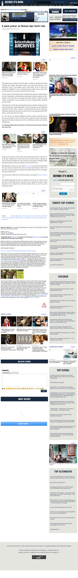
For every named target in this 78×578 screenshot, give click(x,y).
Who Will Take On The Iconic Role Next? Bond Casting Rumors (9, 146)
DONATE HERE (55, 11)
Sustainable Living (43, 5)
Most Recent (70, 5)
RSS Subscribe (61, 546)
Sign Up (75, 2)
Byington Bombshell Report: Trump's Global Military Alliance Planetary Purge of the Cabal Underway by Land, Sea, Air (62, 215)
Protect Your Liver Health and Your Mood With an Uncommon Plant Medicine (62, 512)
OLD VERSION (70, 11)
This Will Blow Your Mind (57, 382)
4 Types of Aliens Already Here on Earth (61, 507)
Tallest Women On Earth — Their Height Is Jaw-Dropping (8, 331)
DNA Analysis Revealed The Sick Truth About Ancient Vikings (9, 205)
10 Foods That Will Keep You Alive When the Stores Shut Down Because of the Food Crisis (62, 477)
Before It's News (14, 2)
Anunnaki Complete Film (57, 264)
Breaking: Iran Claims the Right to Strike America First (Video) (61, 415)
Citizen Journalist (38, 237)
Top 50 (64, 5)
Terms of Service (39, 546)
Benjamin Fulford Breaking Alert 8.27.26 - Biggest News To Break (61, 221)
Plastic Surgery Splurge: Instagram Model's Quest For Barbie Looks (40, 205)
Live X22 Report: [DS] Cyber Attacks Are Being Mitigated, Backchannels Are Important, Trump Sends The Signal (62, 283)
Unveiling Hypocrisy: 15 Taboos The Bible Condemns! (39, 146)
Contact (27, 546)
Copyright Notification (51, 546)
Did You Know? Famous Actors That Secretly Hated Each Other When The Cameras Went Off (62, 95)
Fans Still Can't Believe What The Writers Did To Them (24, 205)
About (8, 546)
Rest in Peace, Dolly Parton (57, 482)
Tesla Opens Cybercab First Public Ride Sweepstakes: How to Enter (61, 524)
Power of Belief (33, 5)
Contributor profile (15, 19)
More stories (23, 19)
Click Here (15, 237)
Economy (13, 5)
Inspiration (51, 5)
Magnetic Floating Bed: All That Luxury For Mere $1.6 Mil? (70, 362)
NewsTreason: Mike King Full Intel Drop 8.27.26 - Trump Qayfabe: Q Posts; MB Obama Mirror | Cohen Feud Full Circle (62, 321)
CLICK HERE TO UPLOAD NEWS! (70, 19)
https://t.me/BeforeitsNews (57, 161)
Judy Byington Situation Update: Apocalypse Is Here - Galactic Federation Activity (62, 208)
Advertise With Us (16, 546)
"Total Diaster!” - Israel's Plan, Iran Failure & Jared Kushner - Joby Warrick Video (62, 409)
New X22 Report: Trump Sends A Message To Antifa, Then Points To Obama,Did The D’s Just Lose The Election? (63, 234)
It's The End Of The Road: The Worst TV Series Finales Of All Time (62, 114)
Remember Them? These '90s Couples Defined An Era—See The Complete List (39, 331)
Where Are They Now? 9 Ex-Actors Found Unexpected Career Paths (8, 348)
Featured (7, 5)
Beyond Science (24, 5)
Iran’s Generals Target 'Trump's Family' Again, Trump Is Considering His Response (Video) (62, 421)
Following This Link (33, 297)
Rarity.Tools (28, 166)
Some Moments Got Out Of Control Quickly (56, 361)
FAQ (23, 546)
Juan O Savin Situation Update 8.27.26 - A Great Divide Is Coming (61, 295)
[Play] (63, 31)
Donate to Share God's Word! (63, 49)
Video (60, 5)
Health (17, 5)
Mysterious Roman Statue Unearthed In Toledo (24, 330)
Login (71, 2)
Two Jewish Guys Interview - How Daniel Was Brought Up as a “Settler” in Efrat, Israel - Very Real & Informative (62, 494)
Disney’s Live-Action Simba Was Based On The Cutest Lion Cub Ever (23, 147)
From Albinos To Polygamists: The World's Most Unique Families (63, 464)
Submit (63, 193)
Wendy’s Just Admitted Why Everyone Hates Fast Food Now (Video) (62, 253)
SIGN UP (55, 180)
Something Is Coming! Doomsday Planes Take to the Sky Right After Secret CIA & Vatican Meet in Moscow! (62, 428)
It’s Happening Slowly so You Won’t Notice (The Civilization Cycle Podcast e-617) (61, 487)
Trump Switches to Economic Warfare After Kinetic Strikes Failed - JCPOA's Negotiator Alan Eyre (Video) (62, 435)
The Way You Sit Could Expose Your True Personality (23, 348)
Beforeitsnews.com (13, 9)
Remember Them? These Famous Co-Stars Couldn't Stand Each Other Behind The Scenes (39, 349)
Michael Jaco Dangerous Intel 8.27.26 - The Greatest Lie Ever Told (62, 339)
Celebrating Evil (54, 529)
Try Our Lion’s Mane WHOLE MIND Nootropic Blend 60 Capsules (18, 251)
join (9, 231)
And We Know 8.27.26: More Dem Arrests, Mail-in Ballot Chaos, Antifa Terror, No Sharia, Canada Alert (62, 247)
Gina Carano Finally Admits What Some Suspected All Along (61, 133)
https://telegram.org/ (70, 156)
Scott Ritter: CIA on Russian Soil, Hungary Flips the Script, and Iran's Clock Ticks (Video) (62, 387)
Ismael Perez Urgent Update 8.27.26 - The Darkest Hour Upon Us (61, 307)
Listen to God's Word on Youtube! (63, 46)
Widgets (69, 546)
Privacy (32, 546)
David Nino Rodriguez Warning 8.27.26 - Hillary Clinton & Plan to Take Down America (62, 327)
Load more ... (24, 424)
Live (57, 5)
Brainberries (4, 149)
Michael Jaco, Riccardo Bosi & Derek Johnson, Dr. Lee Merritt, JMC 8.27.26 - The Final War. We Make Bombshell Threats (63, 314)
